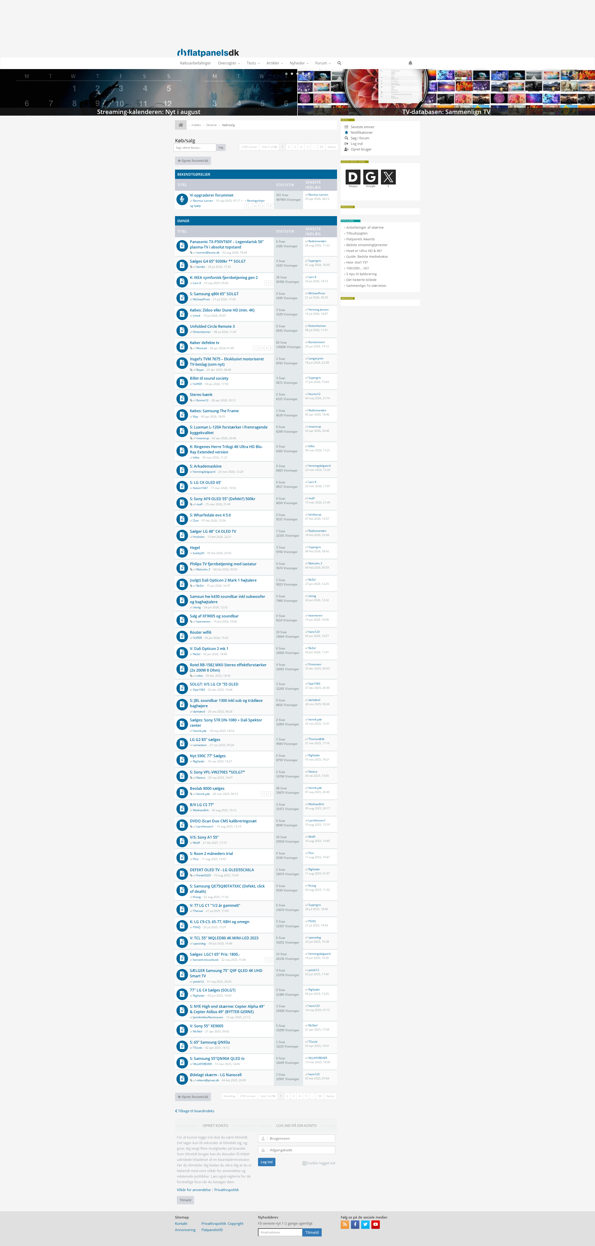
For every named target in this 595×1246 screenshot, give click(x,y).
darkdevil (199, 711)
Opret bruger (361, 149)
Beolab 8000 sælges (207, 788)
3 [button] (295, 147)
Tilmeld (185, 1200)
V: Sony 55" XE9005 (206, 1025)
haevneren (203, 621)
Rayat (200, 370)
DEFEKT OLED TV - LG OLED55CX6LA (222, 869)
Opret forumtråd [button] (194, 160)
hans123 (314, 632)
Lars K (197, 283)
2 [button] (289, 147)
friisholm (199, 537)
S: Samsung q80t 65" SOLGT (214, 293)
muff (199, 504)
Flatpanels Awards (360, 239)
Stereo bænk (201, 394)
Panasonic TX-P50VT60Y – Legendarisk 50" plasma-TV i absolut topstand (227, 244)
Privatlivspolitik (226, 1189)
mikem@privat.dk (207, 1080)
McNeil (197, 1031)
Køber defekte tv (204, 342)
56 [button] (321, 147)
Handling (229, 1096)
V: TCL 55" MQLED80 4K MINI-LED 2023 (224, 938)
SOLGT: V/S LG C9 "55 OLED (214, 684)
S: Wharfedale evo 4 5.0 (210, 515)
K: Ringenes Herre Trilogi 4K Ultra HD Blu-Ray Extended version (226, 449)
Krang (197, 897)
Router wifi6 (200, 632)
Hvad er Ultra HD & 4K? (364, 250)
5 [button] (307, 147)
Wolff (196, 843)
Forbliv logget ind (321, 1163)
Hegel (195, 547)
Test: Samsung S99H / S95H (446, 92)
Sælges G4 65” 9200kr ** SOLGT (218, 261)
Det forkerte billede (361, 280)
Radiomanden (317, 241)
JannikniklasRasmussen (208, 1017)
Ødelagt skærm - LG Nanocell (215, 1074)
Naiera (200, 778)
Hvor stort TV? (357, 262)
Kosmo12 (202, 400)
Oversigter (227, 63)
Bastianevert (316, 342)
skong (197, 607)
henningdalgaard (204, 472)
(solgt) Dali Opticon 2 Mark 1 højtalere (223, 580)
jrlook (196, 316)
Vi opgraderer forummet (211, 195)
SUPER (197, 384)
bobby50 (198, 553)
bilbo (196, 457)
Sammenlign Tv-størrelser (366, 285)
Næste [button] (332, 147)
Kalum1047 (200, 488)
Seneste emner (362, 126)
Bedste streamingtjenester (367, 245)
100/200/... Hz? (357, 268)
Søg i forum (359, 138)
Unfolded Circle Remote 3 (212, 326)
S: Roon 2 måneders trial (211, 853)
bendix (200, 267)
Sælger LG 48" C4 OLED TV (213, 531)
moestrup (202, 438)
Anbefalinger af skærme (365, 227)
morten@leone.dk (207, 253)
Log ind (267, 1162)
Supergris (314, 261)
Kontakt (181, 1223)
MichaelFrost (201, 299)
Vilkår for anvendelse (194, 1189)
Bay (195, 417)
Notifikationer (362, 132)
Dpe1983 (199, 690)
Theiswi (198, 911)
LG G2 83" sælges (205, 739)
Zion (196, 521)
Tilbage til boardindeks (195, 1111)
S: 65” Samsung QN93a (210, 1042)
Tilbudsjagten (357, 233)
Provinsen (314, 664)
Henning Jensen (318, 310)
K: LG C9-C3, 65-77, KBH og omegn (219, 921)
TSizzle (197, 1048)
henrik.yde (200, 731)
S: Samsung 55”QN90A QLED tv (217, 1058)
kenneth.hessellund (205, 960)
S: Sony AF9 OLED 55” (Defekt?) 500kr (222, 498)
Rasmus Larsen (203, 201)
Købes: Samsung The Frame (214, 410)
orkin (199, 676)
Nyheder (297, 63)
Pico (195, 859)
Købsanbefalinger (195, 63)
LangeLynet (315, 358)
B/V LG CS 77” (202, 804)
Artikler (273, 63)
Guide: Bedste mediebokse (367, 256)
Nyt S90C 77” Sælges (208, 755)
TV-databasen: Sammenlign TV (148, 92)
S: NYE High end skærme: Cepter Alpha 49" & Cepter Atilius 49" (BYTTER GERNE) (227, 1009)
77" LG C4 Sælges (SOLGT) (212, 990)
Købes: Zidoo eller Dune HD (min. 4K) (222, 310)
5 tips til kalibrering (361, 274)
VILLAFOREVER (202, 1064)
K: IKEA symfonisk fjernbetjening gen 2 (224, 277)
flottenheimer (202, 332)
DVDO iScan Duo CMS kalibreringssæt (223, 821)
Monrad (201, 348)
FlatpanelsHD (212, 1229)
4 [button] (301, 147)
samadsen (200, 745)
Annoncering (185, 1229)
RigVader (199, 761)
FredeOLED (203, 875)
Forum (321, 63)
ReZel (200, 586)
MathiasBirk (201, 810)
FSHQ (196, 927)
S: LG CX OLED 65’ (205, 482)
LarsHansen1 (205, 826)
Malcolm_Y (203, 569)
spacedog (199, 943)
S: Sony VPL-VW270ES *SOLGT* (217, 772)
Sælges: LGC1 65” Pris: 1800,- (215, 954)
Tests (251, 63)
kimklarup (314, 514)
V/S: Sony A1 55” (204, 837)
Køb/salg (185, 140)
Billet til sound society (209, 378)
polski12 (198, 982)
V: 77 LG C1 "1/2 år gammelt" (215, 905)
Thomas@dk (316, 739)
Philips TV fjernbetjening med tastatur (223, 563)
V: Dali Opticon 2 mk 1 (209, 648)
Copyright (235, 1223)
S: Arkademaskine (205, 466)
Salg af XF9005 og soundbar (214, 616)
